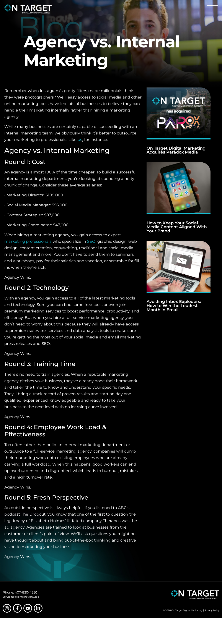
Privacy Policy (211, 610)
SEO (91, 241)
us (80, 139)
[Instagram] (7, 608)
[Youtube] (27, 608)
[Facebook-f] (17, 608)
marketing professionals (28, 241)
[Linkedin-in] (38, 608)
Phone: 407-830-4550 (20, 592)
